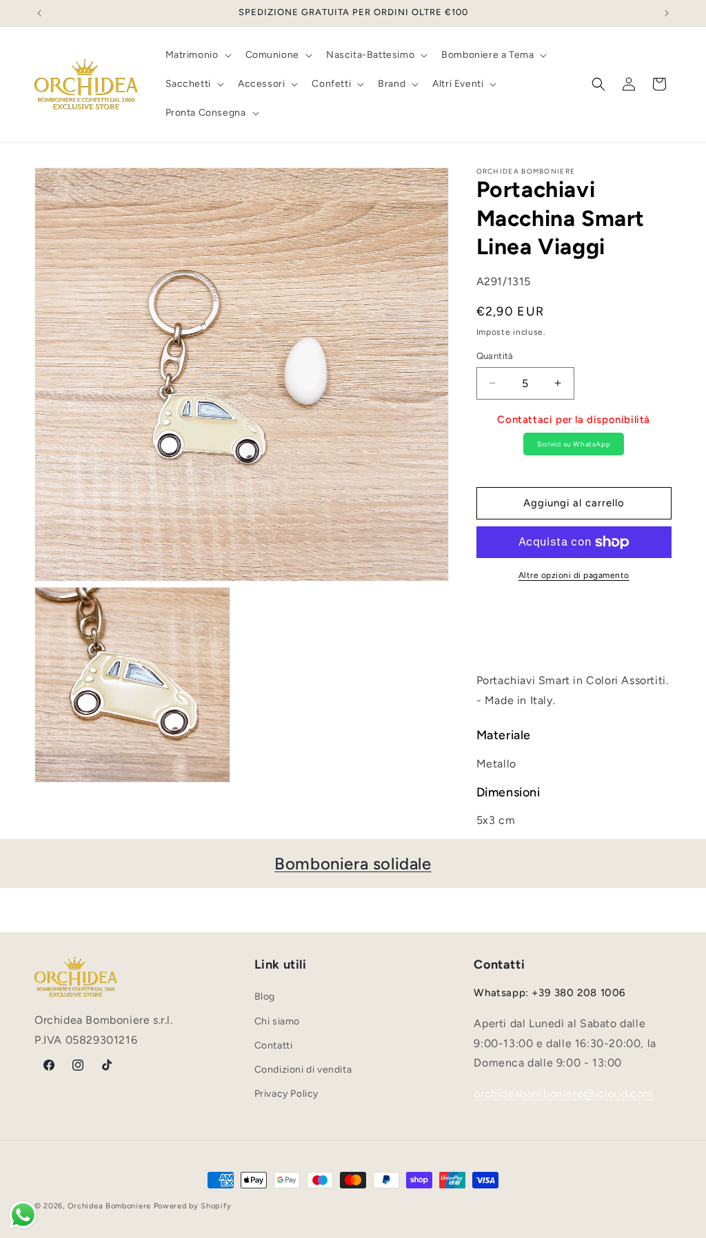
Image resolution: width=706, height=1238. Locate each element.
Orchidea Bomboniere (109, 1205)
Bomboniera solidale (352, 864)
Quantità (495, 356)
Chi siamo (277, 1021)
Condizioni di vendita (303, 1069)
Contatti (273, 1045)
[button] (197, 55)
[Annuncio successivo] (667, 13)
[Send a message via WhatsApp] (23, 1215)
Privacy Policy (286, 1094)
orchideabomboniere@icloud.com (563, 1093)
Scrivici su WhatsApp (573, 444)
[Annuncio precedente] (39, 13)
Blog (264, 996)
